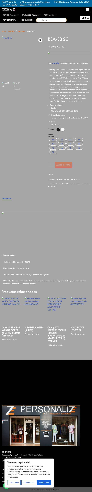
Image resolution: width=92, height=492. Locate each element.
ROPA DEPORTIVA (9, 20)
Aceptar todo (44, 483)
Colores (51, 129)
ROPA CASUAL (49, 15)
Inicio (4, 31)
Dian (64, 179)
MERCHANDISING (27, 20)
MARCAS (70, 179)
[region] (29, 473)
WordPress (57, 489)
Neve (33, 489)
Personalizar (14, 483)
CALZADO (11, 31)
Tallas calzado (51, 135)
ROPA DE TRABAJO (9, 15)
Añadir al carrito (63, 164)
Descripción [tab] (6, 198)
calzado (57, 184)
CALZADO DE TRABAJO (30, 15)
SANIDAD (21, 31)
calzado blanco (66, 184)
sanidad (83, 184)
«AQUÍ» (55, 63)
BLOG (4, 477)
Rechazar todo (28, 483)
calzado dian (76, 184)
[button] (40, 40)
